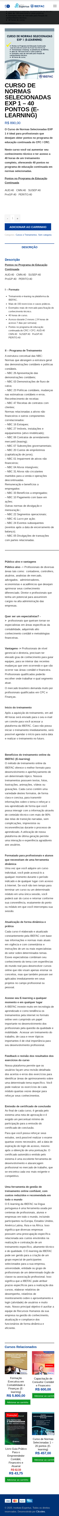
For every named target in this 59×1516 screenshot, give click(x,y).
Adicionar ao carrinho (27, 227)
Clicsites (40, 1511)
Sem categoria (44, 235)
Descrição (29, 247)
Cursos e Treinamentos (26, 235)
